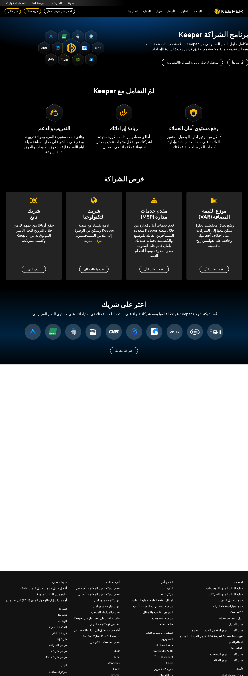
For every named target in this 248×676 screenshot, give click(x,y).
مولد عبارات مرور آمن (106, 606)
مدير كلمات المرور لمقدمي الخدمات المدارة (217, 630)
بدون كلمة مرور (163, 669)
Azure (169, 663)
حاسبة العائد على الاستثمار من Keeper (97, 618)
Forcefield (236, 648)
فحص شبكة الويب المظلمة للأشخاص (98, 588)
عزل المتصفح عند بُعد (230, 618)
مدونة (71, 3)
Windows (114, 663)
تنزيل (159, 11)
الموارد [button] (147, 11)
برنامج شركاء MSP (55, 657)
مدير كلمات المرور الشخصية (226, 654)
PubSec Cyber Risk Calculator (101, 636)
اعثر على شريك (124, 350)
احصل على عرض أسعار (59, 11)
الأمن (170, 588)
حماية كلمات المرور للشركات (226, 594)
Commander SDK (162, 651)
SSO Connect (163, 656)
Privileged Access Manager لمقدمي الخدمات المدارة (211, 636)
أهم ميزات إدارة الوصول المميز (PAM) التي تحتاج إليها (36, 600)
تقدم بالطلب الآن (214, 269)
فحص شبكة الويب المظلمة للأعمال (99, 594)
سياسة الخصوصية (162, 618)
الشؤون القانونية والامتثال (158, 612)
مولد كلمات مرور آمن (107, 600)
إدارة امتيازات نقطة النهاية (228, 606)
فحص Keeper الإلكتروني (105, 642)
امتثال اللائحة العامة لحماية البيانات (152, 600)
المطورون (167, 639)
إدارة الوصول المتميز (231, 600)
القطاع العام (236, 642)
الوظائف (62, 621)
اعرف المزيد (93, 240)
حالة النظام (166, 624)
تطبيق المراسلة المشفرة (105, 612)
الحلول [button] (184, 11)
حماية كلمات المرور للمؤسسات (224, 588)
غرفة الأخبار (59, 633)
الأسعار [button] (171, 11)
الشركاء (57, 3)
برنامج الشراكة (58, 645)
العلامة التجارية (58, 627)
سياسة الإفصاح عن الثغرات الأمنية (153, 606)
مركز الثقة (166, 594)
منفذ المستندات (164, 645)
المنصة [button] (197, 11)
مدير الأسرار (236, 624)
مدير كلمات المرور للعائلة (228, 660)
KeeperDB (236, 612)
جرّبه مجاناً (32, 11)
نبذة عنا (62, 615)
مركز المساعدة (57, 672)
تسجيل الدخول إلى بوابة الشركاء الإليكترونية (192, 62)
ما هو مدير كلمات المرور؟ (52, 594)
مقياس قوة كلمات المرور (105, 624)
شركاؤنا (62, 639)
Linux (116, 669)
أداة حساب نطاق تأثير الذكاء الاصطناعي (97, 630)
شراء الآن (13, 11)
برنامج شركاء (59, 651)
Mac (117, 657)
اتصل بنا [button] (133, 11)
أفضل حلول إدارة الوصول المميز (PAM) (44, 588)
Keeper (228, 11)
